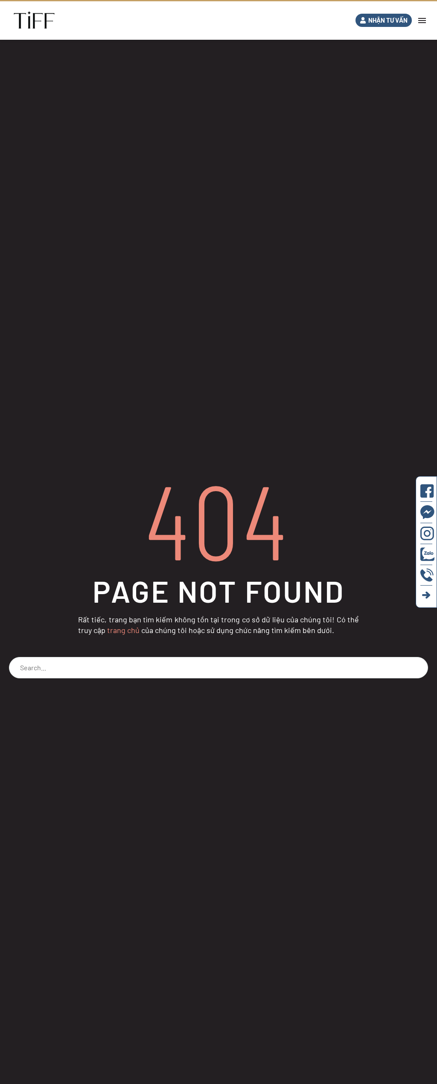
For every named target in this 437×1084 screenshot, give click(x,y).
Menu (422, 20)
